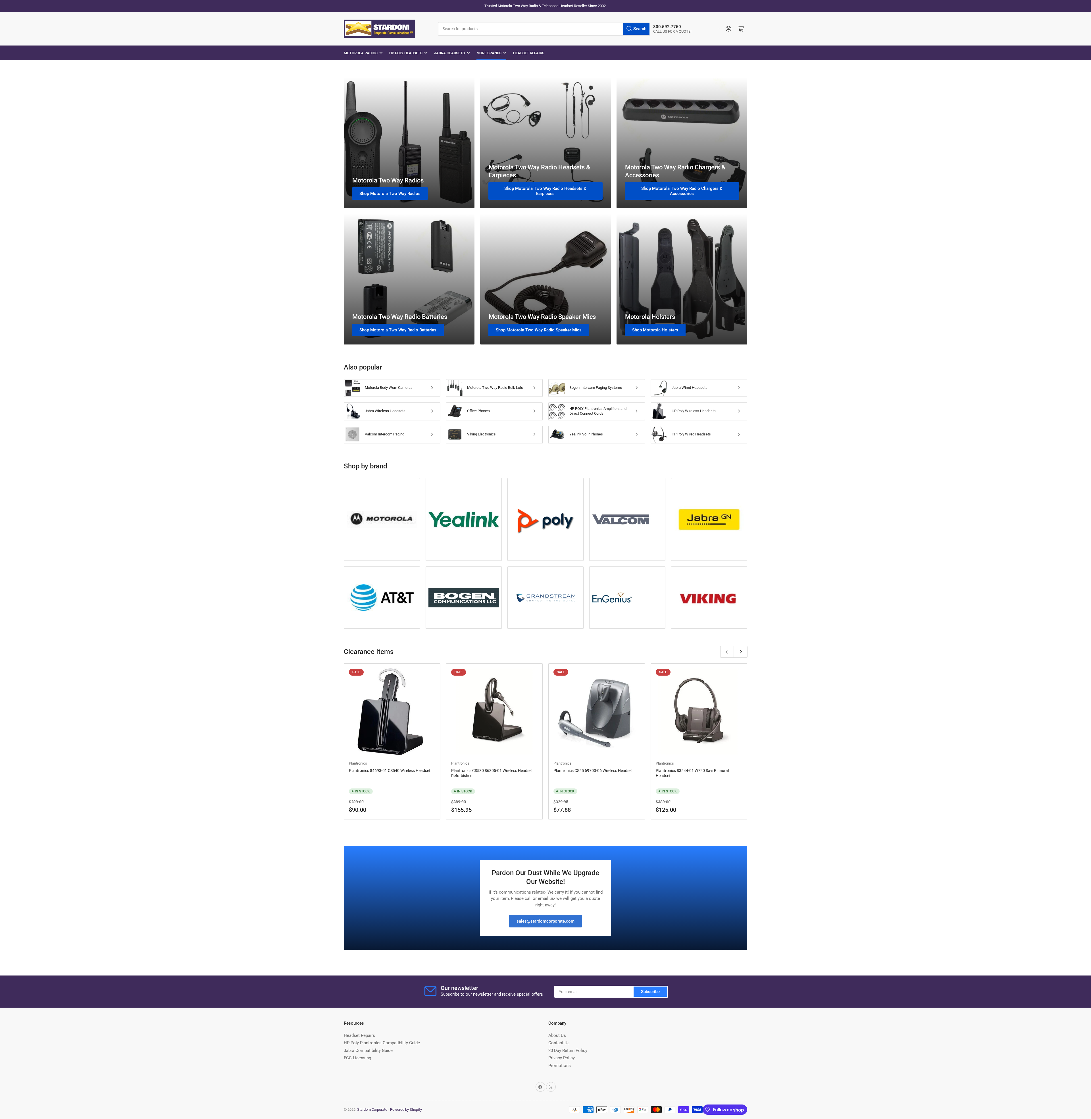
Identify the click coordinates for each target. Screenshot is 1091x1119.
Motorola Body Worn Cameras (389, 387)
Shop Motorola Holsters (655, 330)
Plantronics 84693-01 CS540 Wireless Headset (389, 770)
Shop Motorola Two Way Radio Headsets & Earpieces (545, 191)
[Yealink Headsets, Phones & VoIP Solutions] (463, 519)
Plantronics (358, 763)
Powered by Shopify (406, 1109)
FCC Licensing (357, 1057)
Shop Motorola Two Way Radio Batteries (397, 330)
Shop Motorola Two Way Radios (389, 193)
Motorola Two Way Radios (388, 180)
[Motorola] (382, 519)
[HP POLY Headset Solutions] (545, 519)
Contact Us (559, 1042)
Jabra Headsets (449, 53)
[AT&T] (382, 597)
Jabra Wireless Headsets (385, 411)
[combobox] (544, 29)
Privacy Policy (561, 1057)
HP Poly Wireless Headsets (694, 411)
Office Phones (478, 411)
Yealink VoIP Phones (586, 434)
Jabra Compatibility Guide (368, 1050)
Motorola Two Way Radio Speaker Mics (542, 316)
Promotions (559, 1065)
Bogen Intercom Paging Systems (595, 387)
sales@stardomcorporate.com (545, 921)
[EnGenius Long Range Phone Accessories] (627, 597)
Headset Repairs (528, 53)
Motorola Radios (361, 53)
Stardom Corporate (372, 1109)
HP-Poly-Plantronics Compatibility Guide (382, 1042)
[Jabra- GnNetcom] (709, 519)
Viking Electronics (481, 434)
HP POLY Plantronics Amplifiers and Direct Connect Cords (597, 411)
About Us (557, 1035)
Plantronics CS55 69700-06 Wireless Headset (593, 770)
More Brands (488, 53)
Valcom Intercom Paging (384, 434)
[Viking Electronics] (709, 597)
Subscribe (650, 991)
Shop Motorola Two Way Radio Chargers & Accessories (682, 191)
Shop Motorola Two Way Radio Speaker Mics (539, 330)
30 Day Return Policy (567, 1050)
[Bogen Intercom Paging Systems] (463, 597)
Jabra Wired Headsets (689, 387)
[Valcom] (627, 519)
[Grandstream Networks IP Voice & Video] (545, 597)
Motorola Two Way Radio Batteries (399, 316)
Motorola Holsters (650, 316)
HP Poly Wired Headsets (691, 434)
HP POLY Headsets (405, 53)
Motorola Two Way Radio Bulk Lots (495, 387)
